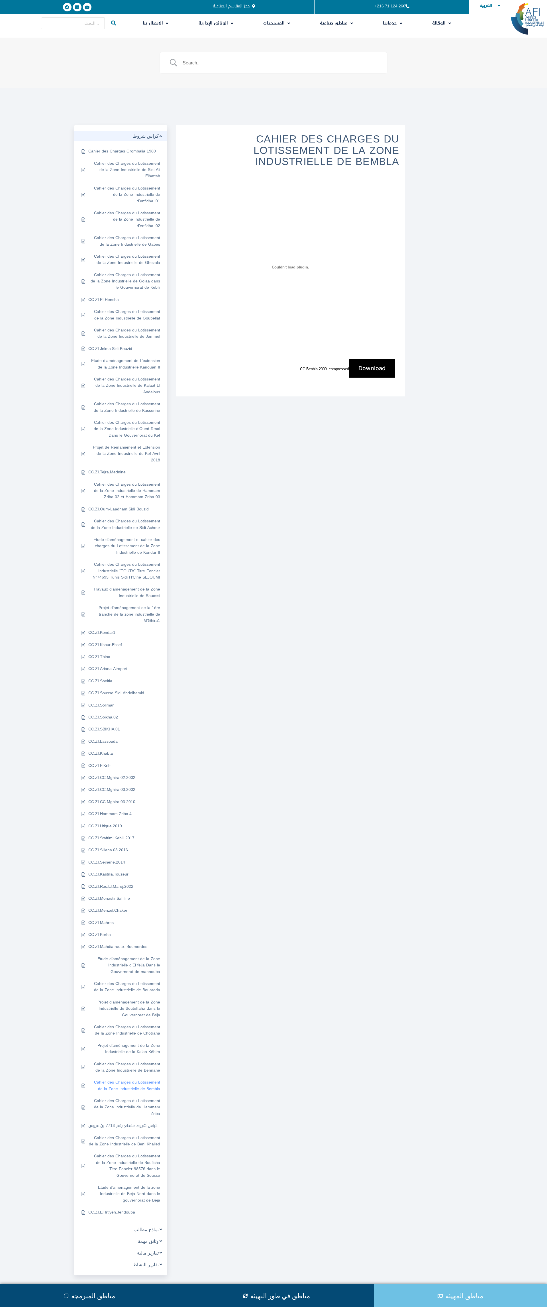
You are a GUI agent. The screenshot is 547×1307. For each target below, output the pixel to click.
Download (372, 368)
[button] (155, 23)
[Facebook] (67, 7)
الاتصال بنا (153, 23)
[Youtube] (87, 7)
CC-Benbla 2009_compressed (324, 369)
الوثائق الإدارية (213, 23)
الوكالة (439, 23)
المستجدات (274, 23)
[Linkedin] (77, 7)
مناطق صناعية (334, 23)
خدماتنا (390, 23)
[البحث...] (113, 23)
